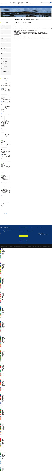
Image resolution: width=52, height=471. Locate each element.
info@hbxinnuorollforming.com (36, 3)
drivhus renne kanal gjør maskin (7, 135)
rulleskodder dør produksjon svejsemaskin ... (8, 143)
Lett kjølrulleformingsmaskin (5, 54)
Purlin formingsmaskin (5, 58)
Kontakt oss (33, 6)
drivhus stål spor (7, 129)
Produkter (7, 6)
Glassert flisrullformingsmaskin (4, 44)
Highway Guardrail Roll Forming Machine (5, 49)
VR (38, 6)
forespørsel (15, 31)
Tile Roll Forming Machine (20, 246)
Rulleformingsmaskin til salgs (30, 246)
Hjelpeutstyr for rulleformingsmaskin (4, 27)
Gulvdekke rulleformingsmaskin (4, 39)
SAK (23, 6)
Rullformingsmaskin (38, 246)
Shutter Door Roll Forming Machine (4, 67)
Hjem (2, 6)
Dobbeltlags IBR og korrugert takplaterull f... (10, 150)
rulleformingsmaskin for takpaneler (20, 36)
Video (19, 6)
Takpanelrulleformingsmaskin (34, 19)
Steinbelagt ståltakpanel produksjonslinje (5, 72)
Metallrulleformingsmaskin (12, 246)
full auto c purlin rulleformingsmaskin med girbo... (8, 203)
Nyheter (14, 6)
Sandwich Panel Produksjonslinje (4, 62)
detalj (18, 31)
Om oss (27, 6)
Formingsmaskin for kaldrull (24, 19)
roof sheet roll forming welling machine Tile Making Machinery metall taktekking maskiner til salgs (31, 33)
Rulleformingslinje (4, 246)
